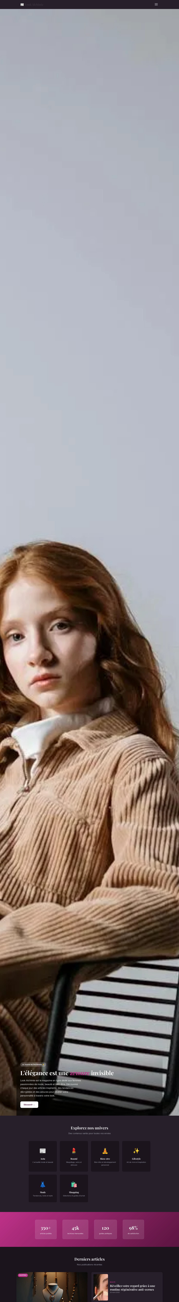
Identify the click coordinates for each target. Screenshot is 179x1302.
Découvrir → (29, 1104)
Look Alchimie (32, 4)
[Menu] (156, 4)
